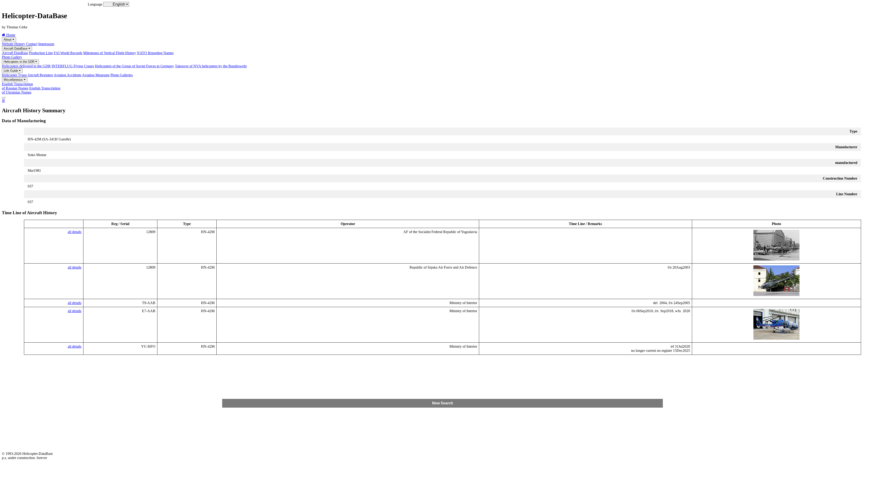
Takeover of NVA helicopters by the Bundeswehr (211, 66)
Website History (13, 44)
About (8, 39)
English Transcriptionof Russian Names (17, 86)
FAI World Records (68, 53)
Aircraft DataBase (16, 48)
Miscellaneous (14, 79)
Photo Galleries (121, 75)
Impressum (46, 44)
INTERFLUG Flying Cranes (73, 66)
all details (74, 232)
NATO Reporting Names (155, 53)
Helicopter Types (14, 75)
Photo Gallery (12, 57)
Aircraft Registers (40, 75)
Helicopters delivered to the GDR (26, 66)
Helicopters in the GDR (19, 61)
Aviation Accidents (67, 75)
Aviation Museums (95, 75)
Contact (31, 44)
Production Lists (41, 53)
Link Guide (11, 70)
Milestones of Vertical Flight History (109, 53)
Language (95, 4)
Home (10, 35)
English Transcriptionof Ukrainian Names (31, 90)
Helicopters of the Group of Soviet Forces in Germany (134, 66)
